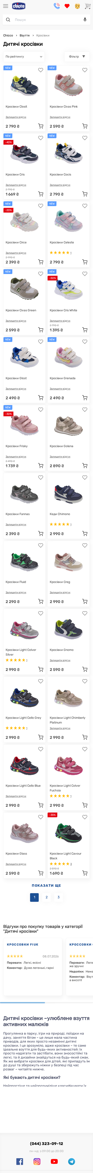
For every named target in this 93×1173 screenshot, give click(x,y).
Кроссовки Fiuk (22, 944)
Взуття (24, 35)
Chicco (8, 35)
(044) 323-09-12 (46, 1143)
